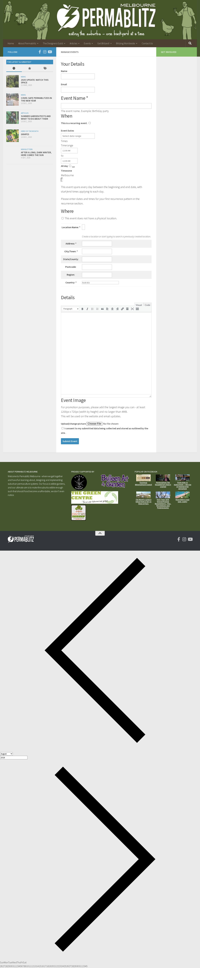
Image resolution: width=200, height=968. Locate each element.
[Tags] (45, 68)
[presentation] (70, 309)
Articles (73, 43)
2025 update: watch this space (34, 81)
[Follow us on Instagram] (45, 52)
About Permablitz (27, 43)
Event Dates (67, 130)
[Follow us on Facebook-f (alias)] (40, 52)
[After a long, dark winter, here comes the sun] (12, 154)
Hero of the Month (29, 131)
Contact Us (147, 43)
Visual (139, 305)
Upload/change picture (73, 423)
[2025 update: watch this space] (12, 81)
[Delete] (73, 166)
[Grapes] (12, 135)
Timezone (66, 170)
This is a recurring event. (74, 123)
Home (11, 43)
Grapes (25, 134)
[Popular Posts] (30, 68)
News (23, 77)
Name (64, 71)
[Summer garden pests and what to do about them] (12, 117)
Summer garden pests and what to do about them (36, 117)
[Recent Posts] (14, 68)
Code (147, 305)
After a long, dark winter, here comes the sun (36, 154)
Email (64, 84)
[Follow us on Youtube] (50, 52)
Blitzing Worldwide (125, 43)
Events (87, 43)
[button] (71, 309)
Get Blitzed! (103, 43)
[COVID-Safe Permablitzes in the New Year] (12, 99)
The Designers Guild (53, 43)
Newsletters (26, 149)
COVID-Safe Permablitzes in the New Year (36, 99)
